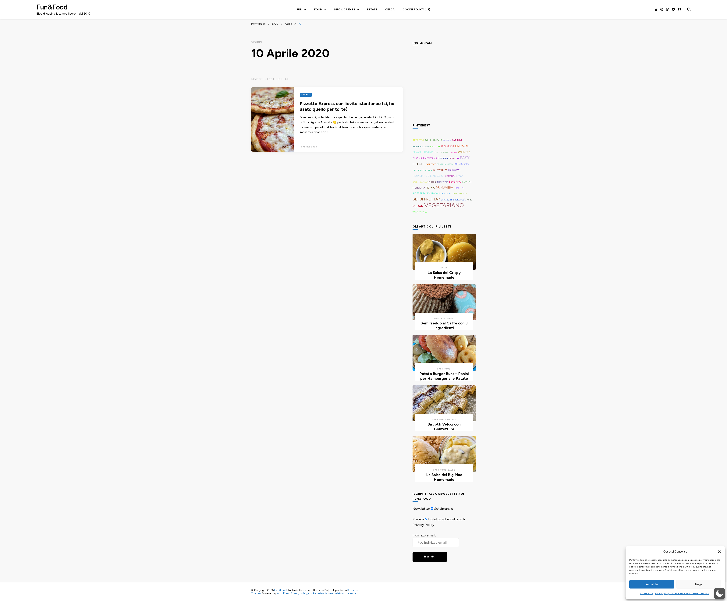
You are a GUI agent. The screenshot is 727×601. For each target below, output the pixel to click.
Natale (451, 419)
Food (318, 9)
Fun (299, 9)
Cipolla (453, 152)
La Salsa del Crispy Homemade (444, 275)
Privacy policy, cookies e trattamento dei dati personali (682, 593)
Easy (465, 158)
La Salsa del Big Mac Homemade (444, 477)
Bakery (447, 140)
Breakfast (447, 146)
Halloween (454, 170)
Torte (469, 200)
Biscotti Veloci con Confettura (444, 426)
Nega (699, 584)
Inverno (455, 181)
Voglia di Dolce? (444, 318)
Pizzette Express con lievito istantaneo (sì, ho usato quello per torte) (347, 106)
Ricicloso (446, 193)
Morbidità (419, 187)
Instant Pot (442, 182)
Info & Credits (344, 9)
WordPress (283, 593)
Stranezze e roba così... (453, 200)
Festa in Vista (445, 164)
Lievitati (467, 182)
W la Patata (420, 211)
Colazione (439, 419)
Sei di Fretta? (426, 199)
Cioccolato (441, 152)
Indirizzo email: (424, 535)
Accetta (652, 584)
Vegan (418, 206)
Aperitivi (418, 140)
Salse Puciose (460, 194)
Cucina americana (425, 158)
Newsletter (421, 509)
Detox (452, 158)
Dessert (443, 158)
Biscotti (434, 146)
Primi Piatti (460, 187)
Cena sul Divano (423, 152)
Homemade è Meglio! (428, 176)
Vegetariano (444, 205)
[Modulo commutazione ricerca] (689, 9)
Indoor (432, 182)
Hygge (459, 176)
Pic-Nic (305, 95)
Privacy (418, 519)
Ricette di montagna (426, 193)
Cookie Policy (646, 593)
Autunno (433, 140)
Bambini (457, 140)
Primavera (444, 187)
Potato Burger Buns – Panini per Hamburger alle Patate (444, 376)
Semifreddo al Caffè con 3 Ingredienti (444, 325)
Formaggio (461, 164)
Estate (372, 9)
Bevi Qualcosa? (421, 146)
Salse (444, 268)
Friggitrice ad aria (422, 170)
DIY (457, 158)
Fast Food (430, 164)
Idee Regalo (420, 181)
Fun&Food (52, 7)
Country (464, 152)
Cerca (390, 9)
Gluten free (440, 170)
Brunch (462, 146)
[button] (719, 552)
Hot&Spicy (450, 176)
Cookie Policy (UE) (416, 9)
